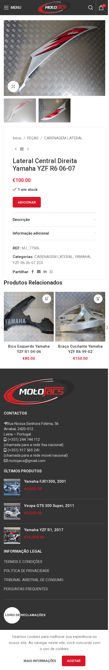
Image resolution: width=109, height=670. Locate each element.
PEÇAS (33, 138)
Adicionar (27, 202)
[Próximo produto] (28, 149)
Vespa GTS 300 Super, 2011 (49, 505)
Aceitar (73, 661)
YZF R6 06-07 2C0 (28, 263)
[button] (9, 58)
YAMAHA (82, 256)
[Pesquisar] (91, 8)
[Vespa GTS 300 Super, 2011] (12, 511)
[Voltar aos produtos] (22, 149)
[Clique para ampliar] (13, 86)
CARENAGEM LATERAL (63, 138)
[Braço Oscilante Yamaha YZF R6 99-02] (80, 317)
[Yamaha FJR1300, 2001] (12, 487)
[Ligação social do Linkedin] (45, 271)
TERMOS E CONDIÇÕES (23, 561)
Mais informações (40, 661)
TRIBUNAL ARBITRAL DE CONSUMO (33, 580)
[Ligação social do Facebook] (32, 271)
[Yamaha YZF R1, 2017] (12, 535)
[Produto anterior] (16, 149)
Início (17, 138)
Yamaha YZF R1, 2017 (43, 530)
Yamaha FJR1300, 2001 (45, 481)
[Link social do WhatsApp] (51, 271)
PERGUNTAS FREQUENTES (26, 589)
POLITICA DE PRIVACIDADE (26, 571)
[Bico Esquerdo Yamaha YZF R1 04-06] (29, 317)
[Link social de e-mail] (38, 271)
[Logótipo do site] (54, 7)
